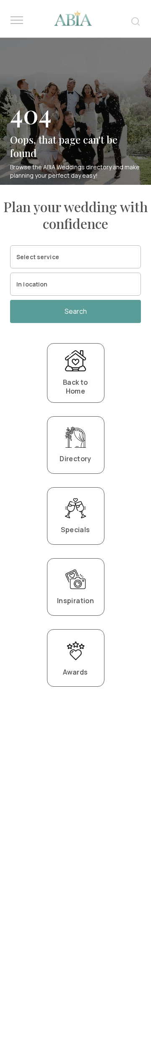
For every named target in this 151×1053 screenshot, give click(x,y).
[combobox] (75, 256)
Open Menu (16, 20)
